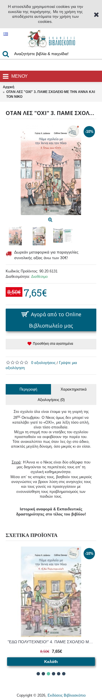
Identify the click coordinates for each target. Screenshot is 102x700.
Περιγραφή (28, 389)
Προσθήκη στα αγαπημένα (53, 344)
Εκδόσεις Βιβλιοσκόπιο (67, 695)
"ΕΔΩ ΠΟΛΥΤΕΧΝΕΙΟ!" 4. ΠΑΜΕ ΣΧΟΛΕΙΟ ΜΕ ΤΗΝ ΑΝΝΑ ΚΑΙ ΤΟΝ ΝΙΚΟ (52, 642)
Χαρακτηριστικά (74, 389)
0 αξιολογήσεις (43, 363)
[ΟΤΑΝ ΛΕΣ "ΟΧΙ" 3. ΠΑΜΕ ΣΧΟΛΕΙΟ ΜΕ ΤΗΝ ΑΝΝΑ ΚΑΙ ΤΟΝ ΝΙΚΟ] (51, 170)
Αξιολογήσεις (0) (51, 400)
